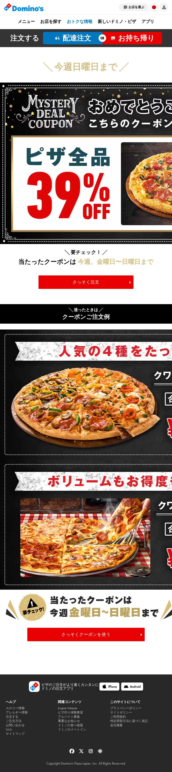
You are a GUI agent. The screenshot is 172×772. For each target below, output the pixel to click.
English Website (67, 708)
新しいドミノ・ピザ (117, 21)
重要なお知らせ (69, 721)
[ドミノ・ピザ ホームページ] (24, 7)
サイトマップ (15, 734)
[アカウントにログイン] (163, 7)
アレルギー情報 (17, 712)
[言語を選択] (154, 7)
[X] (81, 752)
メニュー (26, 21)
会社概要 (116, 725)
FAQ (9, 729)
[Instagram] (91, 752)
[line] (100, 752)
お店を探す (51, 21)
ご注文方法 (14, 721)
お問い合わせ (15, 725)
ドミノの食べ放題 (70, 725)
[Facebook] (72, 752)
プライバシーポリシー (126, 708)
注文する (12, 717)
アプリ (148, 21)
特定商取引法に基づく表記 (129, 721)
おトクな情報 (79, 21)
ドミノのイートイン (72, 729)
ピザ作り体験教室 (70, 712)
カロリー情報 (15, 708)
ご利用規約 (118, 717)
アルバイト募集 (69, 717)
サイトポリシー (121, 712)
